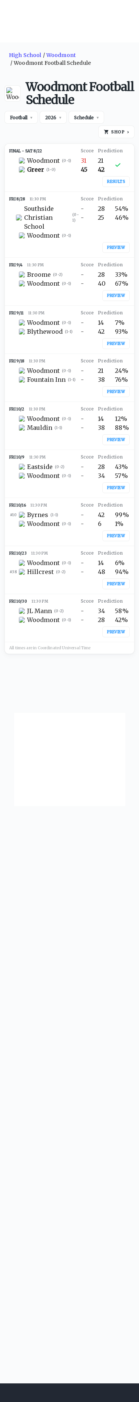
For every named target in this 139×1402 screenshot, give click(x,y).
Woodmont (61, 55)
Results (116, 181)
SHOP (120, 131)
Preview (116, 247)
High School (25, 55)
